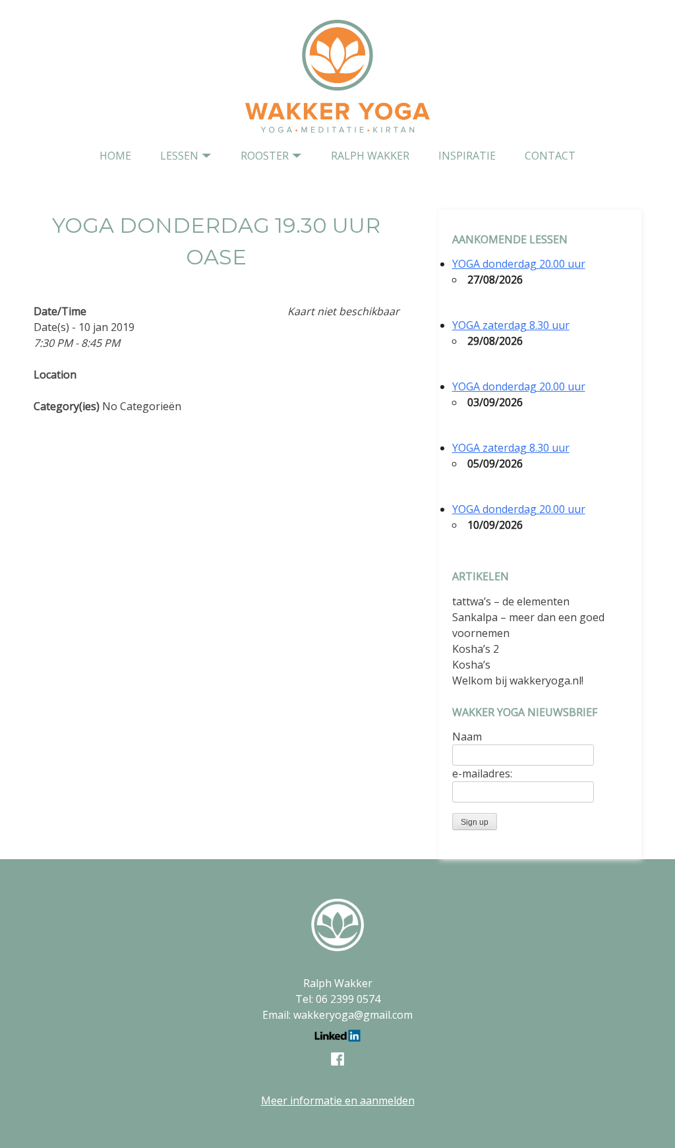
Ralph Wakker (370, 155)
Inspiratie (467, 155)
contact (550, 155)
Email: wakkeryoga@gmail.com (337, 1015)
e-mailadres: (482, 773)
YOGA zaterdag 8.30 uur (511, 325)
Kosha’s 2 (475, 649)
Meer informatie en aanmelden (338, 1100)
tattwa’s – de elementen (511, 601)
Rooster (265, 155)
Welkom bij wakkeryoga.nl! (517, 680)
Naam (467, 736)
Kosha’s (471, 664)
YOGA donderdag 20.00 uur (518, 264)
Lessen (179, 155)
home (115, 155)
